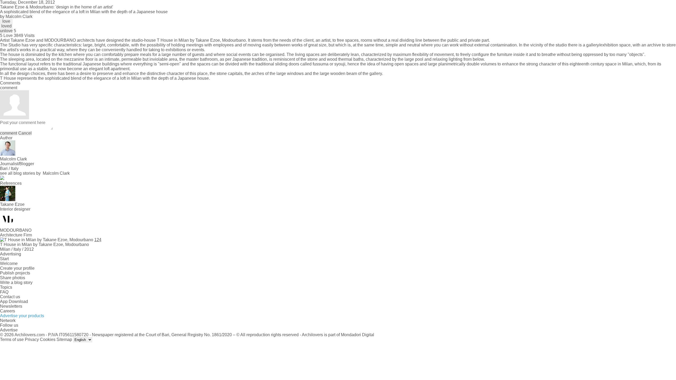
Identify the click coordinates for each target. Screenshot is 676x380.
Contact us (10, 296)
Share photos (12, 278)
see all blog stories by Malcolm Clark (35, 173)
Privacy (32, 339)
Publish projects (15, 273)
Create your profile (17, 268)
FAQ (4, 292)
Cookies (47, 339)
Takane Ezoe (23, 40)
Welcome (9, 263)
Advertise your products (22, 316)
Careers (7, 311)
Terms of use (12, 339)
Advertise (9, 330)
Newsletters (11, 306)
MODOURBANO (60, 40)
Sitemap (64, 339)
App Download (14, 301)
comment (8, 133)
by (16, 16)
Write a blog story (16, 282)
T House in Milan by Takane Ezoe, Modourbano (201, 40)
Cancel (25, 133)
